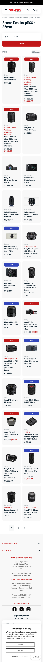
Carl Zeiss (7, 210)
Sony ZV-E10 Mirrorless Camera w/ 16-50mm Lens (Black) (30, 325)
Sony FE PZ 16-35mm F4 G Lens (30, 129)
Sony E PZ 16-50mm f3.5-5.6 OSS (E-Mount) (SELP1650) (31, 251)
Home (4, 18)
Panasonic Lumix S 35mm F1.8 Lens (11, 511)
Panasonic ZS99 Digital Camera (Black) (30, 180)
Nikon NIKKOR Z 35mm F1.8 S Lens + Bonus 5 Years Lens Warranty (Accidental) (11, 141)
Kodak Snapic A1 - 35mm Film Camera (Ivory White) (11, 249)
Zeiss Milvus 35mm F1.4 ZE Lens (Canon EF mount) (11, 214)
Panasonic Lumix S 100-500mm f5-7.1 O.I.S (31, 471)
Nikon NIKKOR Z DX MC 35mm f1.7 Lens (11, 323)
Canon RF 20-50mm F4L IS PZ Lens (31, 401)
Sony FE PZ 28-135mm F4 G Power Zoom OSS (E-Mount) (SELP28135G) (11, 473)
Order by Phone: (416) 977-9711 (23, 2)
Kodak (6, 244)
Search (21, 44)
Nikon (6, 75)
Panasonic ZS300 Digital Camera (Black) (10, 285)
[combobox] (21, 36)
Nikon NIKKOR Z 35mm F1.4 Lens (10, 79)
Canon (26, 397)
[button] (6, 10)
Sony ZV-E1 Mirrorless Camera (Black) (10, 180)
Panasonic (27, 175)
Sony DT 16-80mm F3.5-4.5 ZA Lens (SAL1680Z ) (31, 512)
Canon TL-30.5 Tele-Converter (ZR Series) (11, 434)
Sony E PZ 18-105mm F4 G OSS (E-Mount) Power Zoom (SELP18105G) (30, 287)
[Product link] (31, 80)
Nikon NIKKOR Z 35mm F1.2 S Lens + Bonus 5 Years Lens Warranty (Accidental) (31, 91)
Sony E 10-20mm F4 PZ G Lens (11, 401)
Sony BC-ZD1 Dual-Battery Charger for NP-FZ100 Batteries (31, 436)
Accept (20, 644)
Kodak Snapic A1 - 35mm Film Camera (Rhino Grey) (31, 361)
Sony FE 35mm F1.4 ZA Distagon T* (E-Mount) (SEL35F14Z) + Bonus (11, 365)
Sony (26, 125)
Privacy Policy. (20, 638)
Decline (20, 650)
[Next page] (31, 528)
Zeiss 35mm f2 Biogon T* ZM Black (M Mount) (31, 214)
